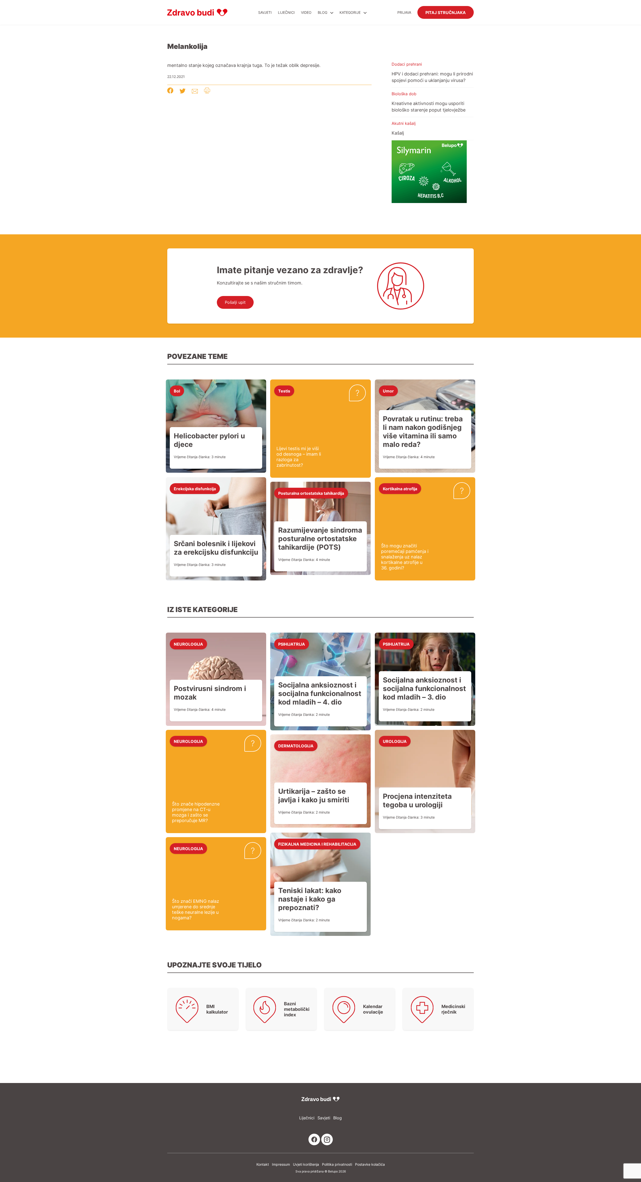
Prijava (404, 12)
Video (306, 12)
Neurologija (188, 644)
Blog (322, 12)
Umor (388, 391)
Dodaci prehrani (407, 64)
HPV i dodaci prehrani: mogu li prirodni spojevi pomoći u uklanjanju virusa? (432, 76)
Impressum (281, 1164)
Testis (284, 391)
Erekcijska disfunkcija (195, 488)
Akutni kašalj (404, 123)
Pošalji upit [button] (235, 302)
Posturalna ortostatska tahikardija (311, 493)
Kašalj (398, 133)
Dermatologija (295, 746)
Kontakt (262, 1164)
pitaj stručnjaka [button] (445, 12)
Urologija (395, 741)
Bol (177, 391)
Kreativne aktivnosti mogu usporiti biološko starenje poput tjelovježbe (428, 106)
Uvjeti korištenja (306, 1164)
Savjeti (265, 12)
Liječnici (286, 12)
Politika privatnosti (337, 1164)
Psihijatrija (291, 644)
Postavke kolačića (370, 1164)
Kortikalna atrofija (400, 488)
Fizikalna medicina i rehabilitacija (317, 844)
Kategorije (351, 12)
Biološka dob (404, 93)
